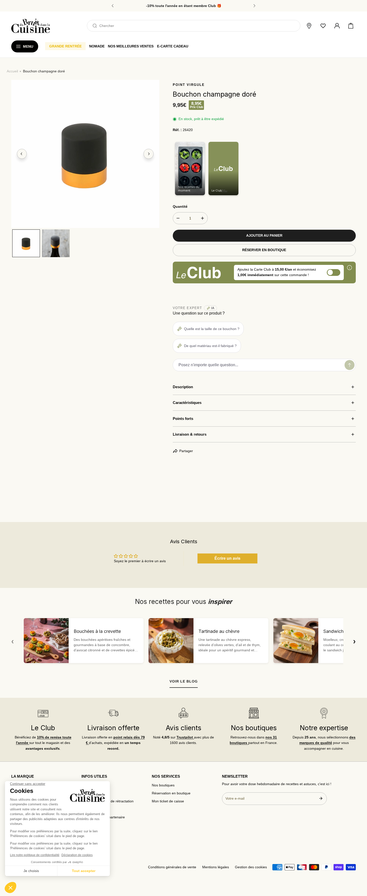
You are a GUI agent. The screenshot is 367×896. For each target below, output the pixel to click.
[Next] (149, 154)
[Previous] (22, 154)
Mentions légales (215, 867)
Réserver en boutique (264, 250)
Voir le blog (184, 681)
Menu (28, 46)
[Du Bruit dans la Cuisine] (30, 26)
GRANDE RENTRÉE (65, 46)
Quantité (180, 206)
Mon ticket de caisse (168, 801)
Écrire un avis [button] (227, 558)
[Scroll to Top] (358, 870)
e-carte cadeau (172, 46)
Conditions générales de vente (172, 867)
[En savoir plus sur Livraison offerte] (113, 713)
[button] (351, 26)
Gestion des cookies (251, 867)
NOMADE (97, 46)
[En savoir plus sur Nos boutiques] (253, 713)
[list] (85, 154)
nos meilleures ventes (131, 46)
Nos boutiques (163, 785)
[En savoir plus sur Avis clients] (183, 713)
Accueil (12, 71)
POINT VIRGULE (189, 85)
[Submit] (320, 798)
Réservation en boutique (171, 793)
